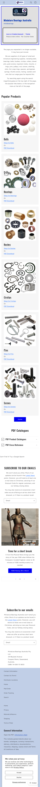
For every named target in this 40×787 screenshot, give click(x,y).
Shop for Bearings (10, 196)
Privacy (6, 710)
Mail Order (7, 689)
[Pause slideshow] (36, 579)
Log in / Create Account (14, 34)
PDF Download (9, 148)
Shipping (7, 718)
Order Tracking (9, 693)
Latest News (30, 475)
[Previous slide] (16, 579)
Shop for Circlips (10, 301)
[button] (4, 2)
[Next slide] (24, 579)
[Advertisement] (20, 595)
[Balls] (20, 118)
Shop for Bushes (9, 248)
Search (6, 697)
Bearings (8, 191)
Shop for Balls (9, 143)
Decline (19, 777)
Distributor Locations (11, 680)
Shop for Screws (10, 407)
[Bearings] (20, 171)
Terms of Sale (8, 723)
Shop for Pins (8, 354)
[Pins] (20, 329)
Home (28, 34)
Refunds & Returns (10, 714)
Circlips (7, 297)
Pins (6, 350)
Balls (6, 139)
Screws (7, 403)
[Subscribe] (34, 500)
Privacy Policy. (19, 767)
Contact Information (10, 671)
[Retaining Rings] (20, 276)
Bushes (7, 244)
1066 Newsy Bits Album (20, 571)
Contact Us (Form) (10, 675)
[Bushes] (20, 224)
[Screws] (20, 382)
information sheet (21, 735)
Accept (19, 772)
